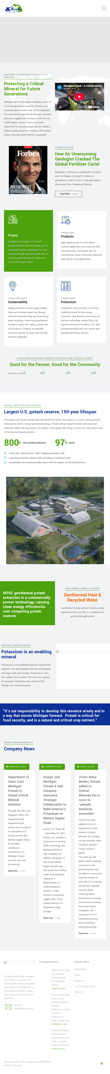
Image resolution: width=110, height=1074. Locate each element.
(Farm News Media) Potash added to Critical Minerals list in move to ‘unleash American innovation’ (89, 795)
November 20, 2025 (59, 1024)
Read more (13, 871)
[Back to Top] (104, 1070)
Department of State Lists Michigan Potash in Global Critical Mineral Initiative (18, 791)
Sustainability (80, 969)
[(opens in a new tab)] (44, 1009)
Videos (77, 975)
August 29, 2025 (58, 1049)
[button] (7, 373)
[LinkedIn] (101, 1064)
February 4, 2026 (58, 988)
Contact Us (80, 980)
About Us (79, 992)
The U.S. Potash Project (85, 986)
